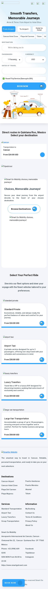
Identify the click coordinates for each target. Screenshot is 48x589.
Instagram (29, 557)
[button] (38, 4)
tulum (27, 494)
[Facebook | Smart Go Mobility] (17, 573)
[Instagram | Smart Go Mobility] (30, 573)
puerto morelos (31, 485)
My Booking (30, 509)
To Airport (24, 29)
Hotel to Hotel (39, 29)
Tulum (39, 36)
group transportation (10, 521)
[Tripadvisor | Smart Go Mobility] (24, 573)
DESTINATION (7, 42)
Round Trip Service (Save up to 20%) (19, 79)
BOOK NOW (10, 583)
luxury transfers (8, 517)
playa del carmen (8, 489)
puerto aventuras (32, 481)
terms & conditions (33, 517)
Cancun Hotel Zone (10, 36)
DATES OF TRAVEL (9, 65)
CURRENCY (29, 54)
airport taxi (6, 513)
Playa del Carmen (27, 36)
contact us (29, 513)
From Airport (8, 29)
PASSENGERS (7, 54)
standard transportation (11, 509)
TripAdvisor (30, 553)
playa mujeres (7, 494)
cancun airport (7, 481)
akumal (28, 489)
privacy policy (31, 521)
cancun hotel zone (9, 485)
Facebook (29, 549)
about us (29, 525)
